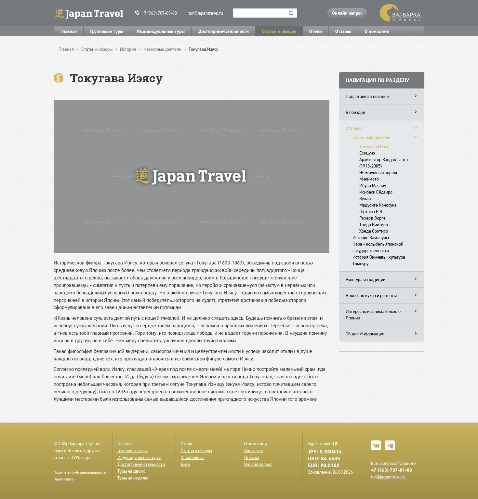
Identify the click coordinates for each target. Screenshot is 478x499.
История (354, 128)
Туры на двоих (131, 471)
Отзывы (343, 31)
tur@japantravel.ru (206, 13)
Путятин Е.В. (371, 211)
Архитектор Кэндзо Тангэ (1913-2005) (383, 163)
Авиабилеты (192, 457)
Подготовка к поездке (367, 96)
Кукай (365, 198)
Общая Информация (365, 333)
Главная (68, 31)
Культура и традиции (365, 279)
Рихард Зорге (372, 218)
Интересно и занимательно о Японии (373, 314)
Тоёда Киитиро (373, 224)
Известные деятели (371, 137)
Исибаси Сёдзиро (375, 192)
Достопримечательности (223, 31)
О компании (377, 31)
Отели (315, 31)
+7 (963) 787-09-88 (159, 13)
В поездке (355, 112)
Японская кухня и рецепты (371, 295)
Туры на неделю (132, 477)
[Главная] (92, 13)
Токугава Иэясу (374, 146)
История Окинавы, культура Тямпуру (378, 260)
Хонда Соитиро (373, 231)
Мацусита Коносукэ (377, 205)
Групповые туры (106, 31)
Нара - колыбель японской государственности (377, 247)
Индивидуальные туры (161, 31)
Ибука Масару (372, 185)
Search (291, 13)
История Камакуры (370, 237)
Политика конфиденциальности (80, 472)
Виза (185, 464)
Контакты (253, 450)
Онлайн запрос (347, 13)
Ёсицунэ (367, 152)
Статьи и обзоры (279, 31)
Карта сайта (63, 479)
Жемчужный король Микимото (378, 176)
